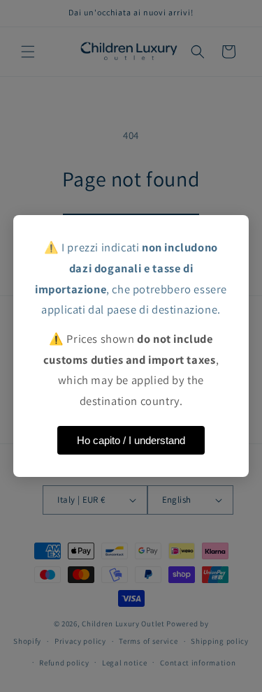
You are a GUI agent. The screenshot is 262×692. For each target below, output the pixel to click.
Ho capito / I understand (131, 440)
